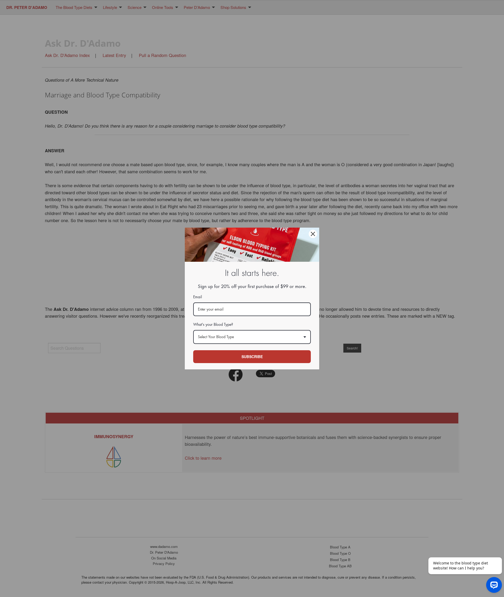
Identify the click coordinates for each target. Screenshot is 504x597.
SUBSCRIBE (252, 356)
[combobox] (252, 337)
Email (197, 297)
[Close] (313, 234)
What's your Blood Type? (213, 324)
